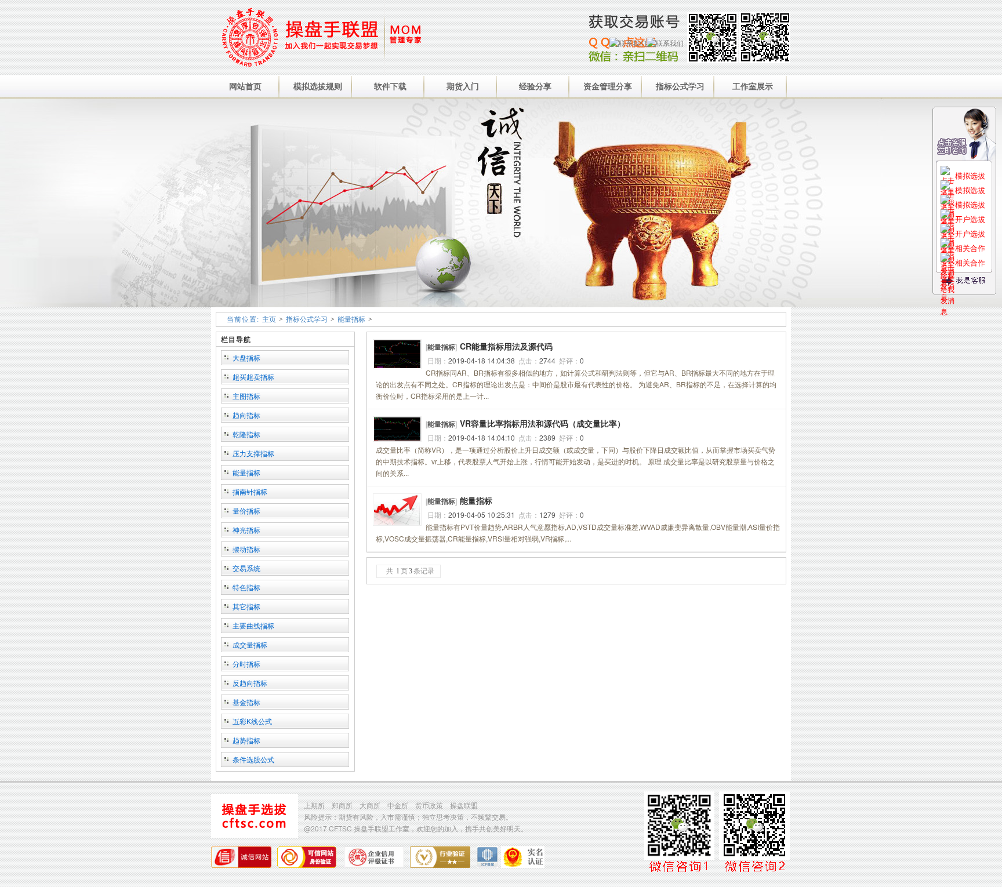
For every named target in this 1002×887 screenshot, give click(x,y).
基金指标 (246, 702)
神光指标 (246, 530)
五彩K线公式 (252, 721)
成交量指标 (250, 644)
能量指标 (351, 319)
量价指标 (246, 510)
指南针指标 (250, 491)
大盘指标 (246, 357)
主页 (269, 319)
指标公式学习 (307, 319)
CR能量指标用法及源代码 (506, 346)
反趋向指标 (250, 683)
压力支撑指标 (253, 453)
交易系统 (246, 568)
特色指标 (246, 587)
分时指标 (246, 663)
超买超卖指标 (253, 376)
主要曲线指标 (253, 625)
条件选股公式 (253, 759)
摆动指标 (246, 549)
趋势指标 (246, 740)
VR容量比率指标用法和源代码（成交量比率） (542, 423)
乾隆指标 (246, 434)
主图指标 (246, 396)
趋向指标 (246, 415)
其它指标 (246, 606)
